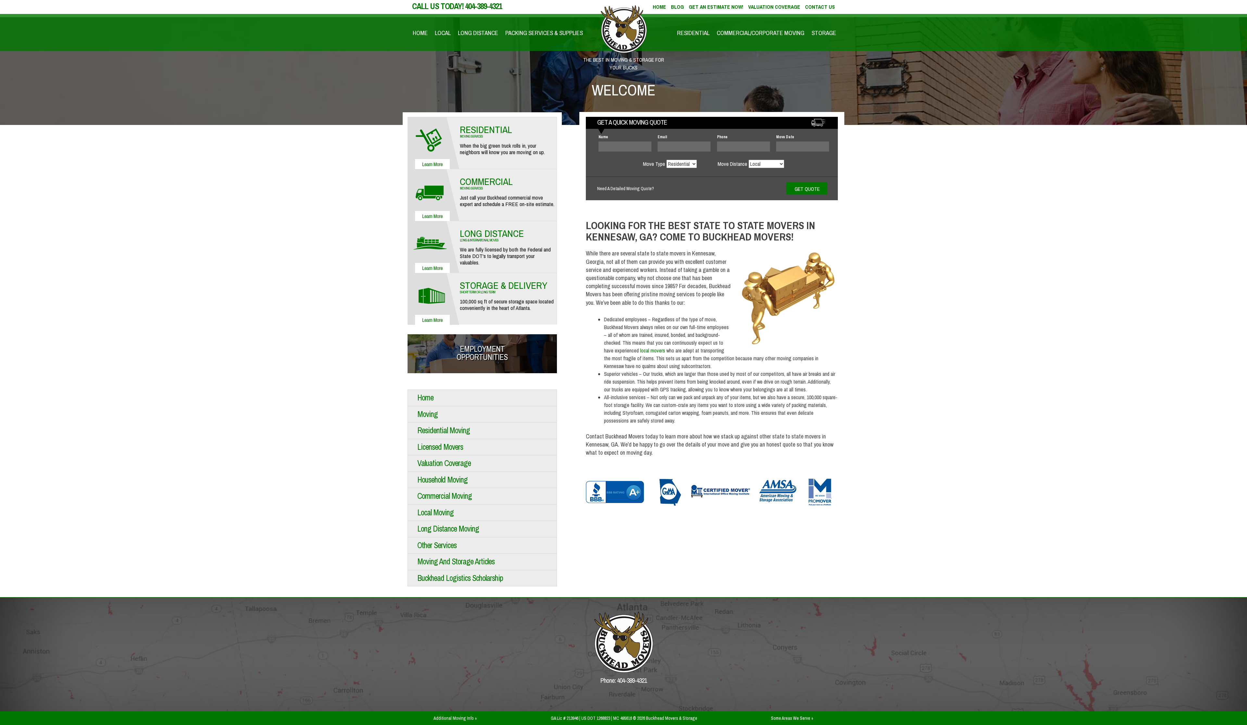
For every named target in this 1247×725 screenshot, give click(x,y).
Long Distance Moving (448, 528)
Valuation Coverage (774, 6)
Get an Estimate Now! (716, 6)
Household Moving (442, 479)
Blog (677, 6)
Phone (722, 137)
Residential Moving (443, 430)
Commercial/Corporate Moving (760, 33)
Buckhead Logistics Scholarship (460, 578)
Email (662, 137)
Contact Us (820, 6)
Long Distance (478, 33)
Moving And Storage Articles (456, 561)
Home (420, 33)
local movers (652, 350)
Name (603, 137)
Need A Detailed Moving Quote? (625, 188)
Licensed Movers (440, 446)
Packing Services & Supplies (544, 33)
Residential (693, 33)
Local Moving (435, 512)
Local (443, 33)
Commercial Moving (444, 495)
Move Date (785, 137)
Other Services (437, 545)
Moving (427, 414)
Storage (824, 33)
